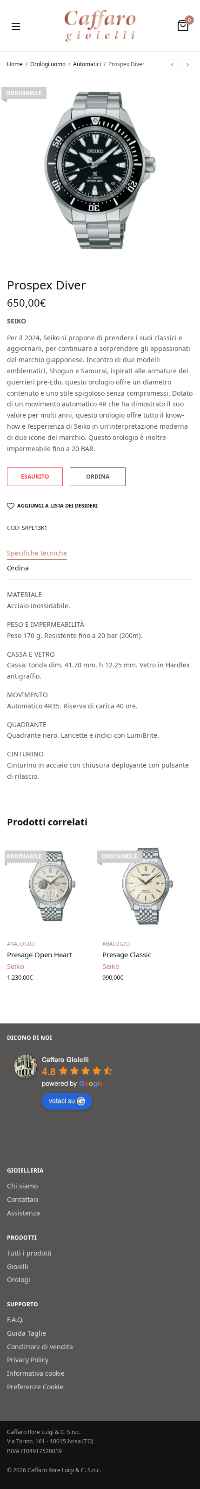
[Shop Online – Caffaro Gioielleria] (100, 25)
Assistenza (23, 1212)
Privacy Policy (27, 1360)
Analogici (21, 943)
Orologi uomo (48, 64)
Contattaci (23, 1199)
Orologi (18, 1279)
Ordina (18, 568)
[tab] (100, 557)
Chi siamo (22, 1185)
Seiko (16, 320)
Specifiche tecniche (37, 553)
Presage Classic (126, 954)
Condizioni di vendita (40, 1346)
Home (15, 64)
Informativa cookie (36, 1373)
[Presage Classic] (147, 886)
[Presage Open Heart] (52, 886)
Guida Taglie (26, 1333)
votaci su (62, 1100)
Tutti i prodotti (29, 1253)
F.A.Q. (15, 1319)
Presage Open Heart (39, 954)
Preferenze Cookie (35, 1386)
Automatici (87, 64)
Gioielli (17, 1266)
